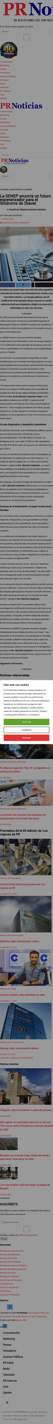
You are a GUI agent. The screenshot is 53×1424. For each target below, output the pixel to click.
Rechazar (26, 738)
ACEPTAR (26, 722)
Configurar (27, 730)
